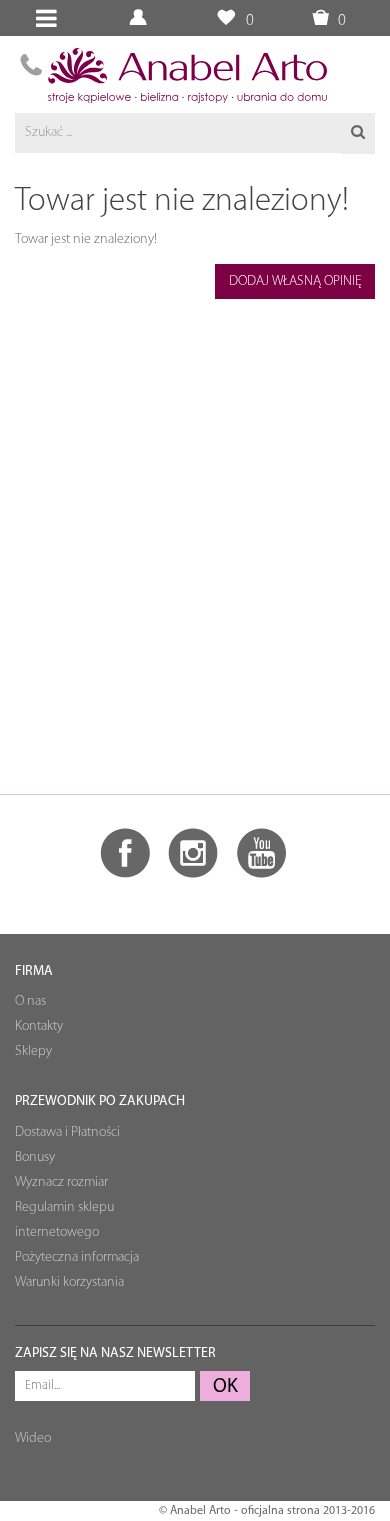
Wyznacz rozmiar (61, 1182)
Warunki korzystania (69, 1282)
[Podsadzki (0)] (225, 18)
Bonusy (35, 1157)
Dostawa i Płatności (67, 1132)
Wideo (33, 1438)
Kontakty (39, 1026)
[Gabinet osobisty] (140, 18)
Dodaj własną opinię (295, 281)
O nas (30, 1001)
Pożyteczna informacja (77, 1257)
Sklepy (33, 1051)
